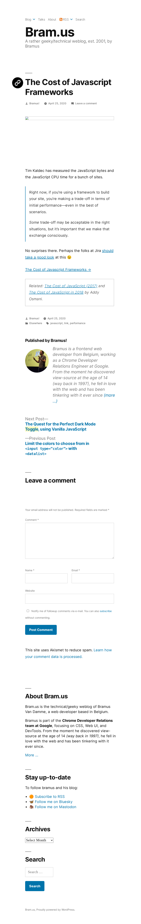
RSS (66, 19)
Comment (32, 519)
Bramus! (34, 103)
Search (80, 19)
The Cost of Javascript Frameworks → (58, 269)
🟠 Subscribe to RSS (47, 796)
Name (29, 570)
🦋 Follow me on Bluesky (51, 802)
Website (30, 590)
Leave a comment (86, 103)
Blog (28, 19)
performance (77, 323)
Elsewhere (35, 323)
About (52, 19)
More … (31, 755)
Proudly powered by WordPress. (55, 909)
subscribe (106, 611)
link (66, 323)
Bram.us (50, 32)
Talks (41, 19)
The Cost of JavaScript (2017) (70, 286)
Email (76, 570)
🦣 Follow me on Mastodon (52, 807)
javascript (56, 323)
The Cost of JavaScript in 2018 (56, 292)
